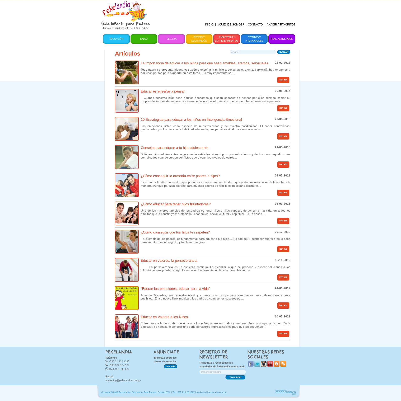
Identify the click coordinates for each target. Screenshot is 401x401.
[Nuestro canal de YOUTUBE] (270, 365)
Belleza (171, 39)
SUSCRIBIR (235, 377)
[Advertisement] (226, 9)
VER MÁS (170, 366)
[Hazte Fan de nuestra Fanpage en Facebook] (251, 365)
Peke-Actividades (282, 39)
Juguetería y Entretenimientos (226, 39)
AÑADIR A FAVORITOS (281, 24)
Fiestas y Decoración (199, 39)
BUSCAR (283, 52)
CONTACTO (255, 24)
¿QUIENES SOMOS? (230, 24)
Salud (144, 39)
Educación (116, 39)
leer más (283, 79)
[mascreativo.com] (285, 394)
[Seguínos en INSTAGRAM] (263, 365)
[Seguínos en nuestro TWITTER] (257, 365)
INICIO (209, 24)
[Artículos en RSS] (283, 365)
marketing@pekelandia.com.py (123, 380)
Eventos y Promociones (254, 39)
